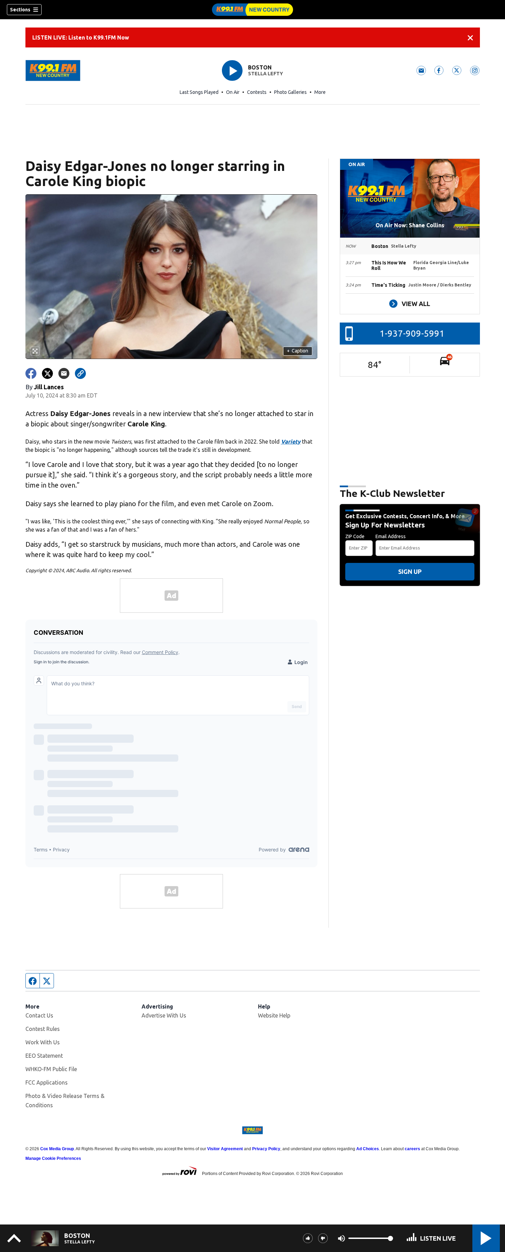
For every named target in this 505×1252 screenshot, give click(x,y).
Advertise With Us (164, 1015)
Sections (20, 9)
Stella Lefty (265, 73)
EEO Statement (44, 1056)
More (320, 92)
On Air (232, 92)
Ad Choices (367, 1148)
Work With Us (42, 1042)
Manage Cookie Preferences (53, 1158)
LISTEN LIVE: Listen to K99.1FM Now (80, 37)
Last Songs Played (199, 92)
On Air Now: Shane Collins (409, 225)
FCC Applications (46, 1082)
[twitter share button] (47, 373)
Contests (257, 92)
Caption (297, 350)
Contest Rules (42, 1029)
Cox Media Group (57, 1148)
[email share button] (63, 373)
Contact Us (39, 1015)
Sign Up (410, 571)
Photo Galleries (290, 92)
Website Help (274, 1015)
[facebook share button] (30, 373)
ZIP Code (354, 536)
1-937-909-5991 (412, 333)
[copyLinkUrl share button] (80, 373)
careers (412, 1148)
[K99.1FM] (252, 10)
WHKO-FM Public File (51, 1069)
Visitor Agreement (225, 1148)
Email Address (390, 536)
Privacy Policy (266, 1148)
